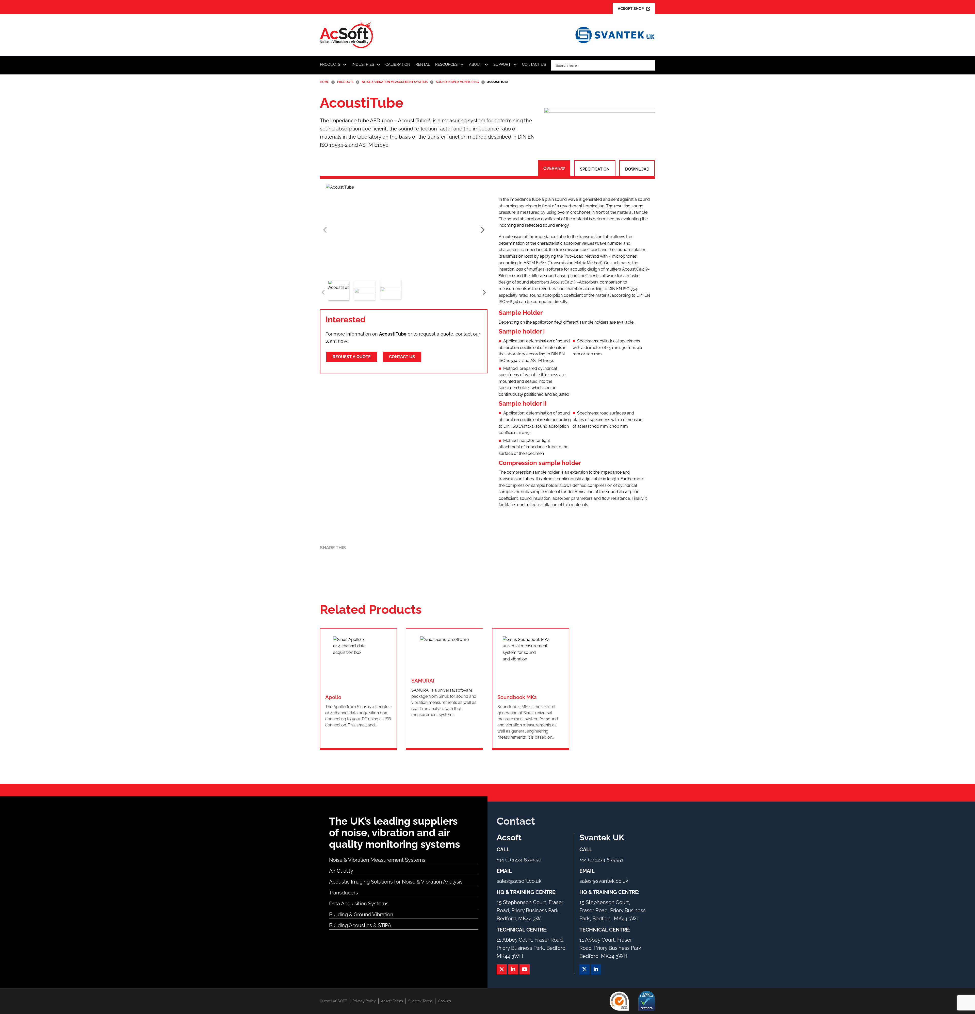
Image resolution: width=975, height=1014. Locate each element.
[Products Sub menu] (345, 65)
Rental (422, 64)
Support (502, 64)
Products (330, 64)
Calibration (397, 64)
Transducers (343, 893)
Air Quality (341, 871)
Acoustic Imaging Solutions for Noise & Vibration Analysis (396, 882)
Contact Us (534, 64)
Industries (363, 64)
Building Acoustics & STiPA (360, 925)
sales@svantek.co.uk (603, 881)
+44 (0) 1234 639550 (519, 860)
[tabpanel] (574, 351)
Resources (446, 64)
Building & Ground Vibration (361, 914)
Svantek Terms (420, 1001)
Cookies (444, 1001)
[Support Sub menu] (515, 65)
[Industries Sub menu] (378, 65)
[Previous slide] (325, 230)
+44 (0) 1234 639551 (601, 860)
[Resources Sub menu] (462, 65)
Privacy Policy (364, 1001)
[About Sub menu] (486, 65)
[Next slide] (482, 230)
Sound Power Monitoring (457, 82)
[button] (404, 229)
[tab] (554, 168)
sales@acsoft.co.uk (519, 881)
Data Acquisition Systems (358, 904)
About (475, 64)
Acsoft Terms (392, 1001)
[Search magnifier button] (649, 65)
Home (324, 82)
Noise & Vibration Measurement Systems (395, 82)
